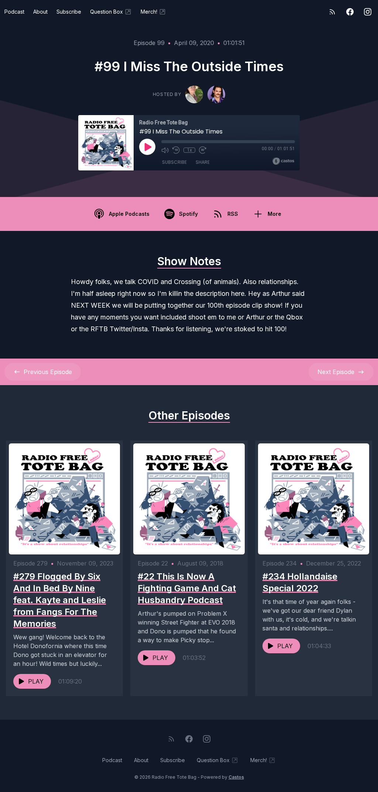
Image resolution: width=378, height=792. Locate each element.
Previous (48, 372)
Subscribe (68, 11)
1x (189, 150)
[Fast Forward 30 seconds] (202, 150)
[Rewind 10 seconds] (176, 150)
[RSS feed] (332, 11)
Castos (236, 777)
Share (203, 162)
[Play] (147, 147)
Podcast (14, 11)
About (40, 11)
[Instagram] (367, 11)
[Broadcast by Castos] (283, 161)
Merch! (149, 11)
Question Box (106, 11)
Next (335, 372)
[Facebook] (350, 11)
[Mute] (165, 150)
